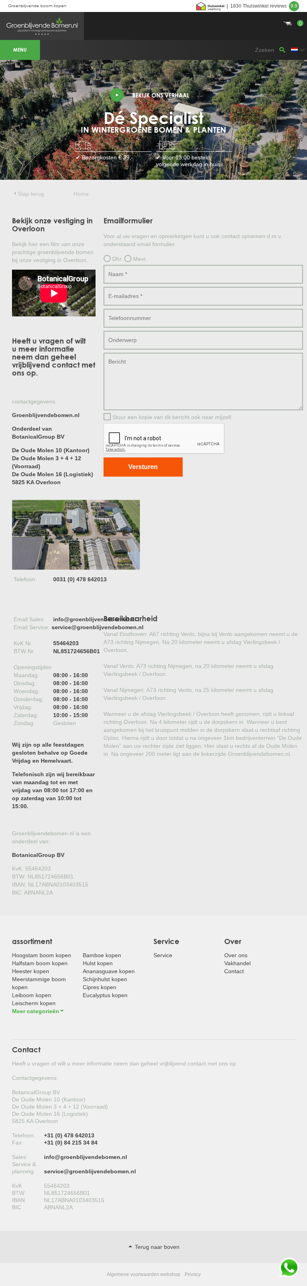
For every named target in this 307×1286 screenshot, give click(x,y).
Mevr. (139, 259)
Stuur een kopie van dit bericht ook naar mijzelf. (172, 417)
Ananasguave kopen (109, 971)
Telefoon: (23, 1135)
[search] (282, 50)
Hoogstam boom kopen (41, 955)
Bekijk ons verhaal (160, 95)
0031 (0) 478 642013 (80, 579)
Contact (234, 971)
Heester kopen (30, 971)
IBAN (18, 1200)
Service (163, 955)
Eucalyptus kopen (105, 995)
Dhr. (117, 259)
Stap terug (31, 194)
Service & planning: (24, 1168)
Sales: (20, 1157)
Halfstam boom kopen (40, 963)
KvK (17, 1186)
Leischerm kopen (34, 1003)
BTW (18, 1193)
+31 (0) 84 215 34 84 (71, 1142)
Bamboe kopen (102, 955)
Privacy (193, 1274)
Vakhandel (237, 963)
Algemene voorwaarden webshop (143, 1274)
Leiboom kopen (31, 995)
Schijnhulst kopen (105, 979)
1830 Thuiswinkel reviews (263, 6)
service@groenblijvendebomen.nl (98, 627)
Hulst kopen (98, 963)
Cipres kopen (99, 987)
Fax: (17, 1142)
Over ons (235, 955)
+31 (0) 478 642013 (69, 1135)
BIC (16, 1207)
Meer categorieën (35, 1011)
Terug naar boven (156, 1247)
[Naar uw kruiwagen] (153, 14)
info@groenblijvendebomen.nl (94, 619)
